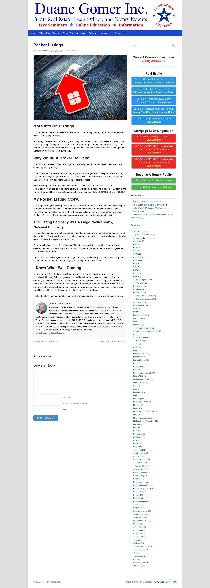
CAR (135, 251)
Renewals (139, 302)
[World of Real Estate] (105, 27)
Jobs (135, 389)
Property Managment (141, 485)
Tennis (138, 540)
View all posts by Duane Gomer (50, 333)
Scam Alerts (137, 508)
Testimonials (138, 556)
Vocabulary (137, 566)
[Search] (173, 45)
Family (135, 322)
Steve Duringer (141, 460)
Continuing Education (143, 296)
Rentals (136, 495)
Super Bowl (139, 537)
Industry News (138, 383)
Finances (136, 325)
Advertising (137, 238)
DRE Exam (139, 283)
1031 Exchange (139, 232)
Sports (135, 524)
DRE (135, 277)
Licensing (137, 399)
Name (66, 397)
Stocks (138, 347)
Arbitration (137, 241)
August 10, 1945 (139, 211)
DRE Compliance (142, 280)
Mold (135, 415)
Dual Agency (138, 286)
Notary (135, 440)
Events (136, 312)
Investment (139, 341)
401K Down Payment (143, 328)
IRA (136, 344)
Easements (137, 289)
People (136, 447)
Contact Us (119, 33)
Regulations (138, 492)
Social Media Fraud (140, 514)
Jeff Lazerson (140, 453)
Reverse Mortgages (141, 501)
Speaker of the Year (141, 521)
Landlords (137, 392)
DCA (135, 270)
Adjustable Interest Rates (143, 235)
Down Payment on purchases (146, 331)
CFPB (135, 254)
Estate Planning (141, 338)
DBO (135, 267)
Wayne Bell (139, 469)
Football (138, 534)
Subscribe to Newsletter (99, 33)
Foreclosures (138, 357)
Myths (135, 428)
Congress (137, 260)
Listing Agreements (140, 402)
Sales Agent (138, 505)
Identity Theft (138, 376)
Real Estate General (141, 489)
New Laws (137, 437)
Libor (135, 395)
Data (135, 264)
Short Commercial (140, 511)
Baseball (138, 527)
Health (135, 363)
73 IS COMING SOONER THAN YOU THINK (150, 205)
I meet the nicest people (142, 373)
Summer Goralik (141, 463)
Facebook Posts (139, 315)
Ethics (135, 309)
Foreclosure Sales (140, 354)
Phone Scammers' (140, 472)
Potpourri (136, 479)
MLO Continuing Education (143, 412)
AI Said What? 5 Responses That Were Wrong (151, 208)
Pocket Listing (70, 50)
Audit (135, 244)
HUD (135, 370)
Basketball (139, 530)
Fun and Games (139, 360)
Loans (135, 408)
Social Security (139, 517)
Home (32, 33)
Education (137, 293)
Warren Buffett (140, 466)
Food (135, 350)
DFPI (135, 273)
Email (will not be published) (74, 403)
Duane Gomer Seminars (74, 33)
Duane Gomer (41, 50)
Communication (139, 257)
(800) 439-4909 (153, 61)
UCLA (135, 559)
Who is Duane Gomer (49, 33)
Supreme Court (139, 550)
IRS (134, 386)
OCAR (135, 444)
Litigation (136, 405)
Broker (135, 248)
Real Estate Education (144, 299)
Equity (137, 334)
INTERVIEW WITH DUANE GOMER (147, 202)
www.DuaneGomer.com (165, 582)
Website (64, 410)
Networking (137, 434)
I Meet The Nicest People (46, 341)
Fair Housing (138, 318)
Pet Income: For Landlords (113, 341)
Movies (136, 424)
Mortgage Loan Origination (143, 421)
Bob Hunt (139, 450)
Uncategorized (139, 562)
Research (137, 498)
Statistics (136, 543)
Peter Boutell (140, 456)
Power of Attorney (140, 482)
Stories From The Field (142, 546)
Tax (134, 553)
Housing (136, 367)
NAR (135, 431)
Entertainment (138, 305)
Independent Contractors (143, 379)
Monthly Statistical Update (143, 418)
